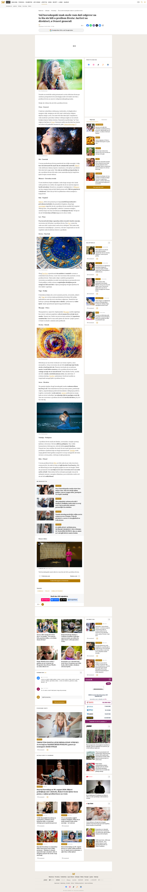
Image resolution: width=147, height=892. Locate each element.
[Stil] (3, 2)
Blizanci (76, 187)
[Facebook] (88, 65)
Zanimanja (40, 591)
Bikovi (77, 165)
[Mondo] (51, 880)
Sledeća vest (73, 576)
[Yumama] (93, 880)
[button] (82, 25)
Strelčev (52, 376)
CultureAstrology (69, 124)
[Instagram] (93, 65)
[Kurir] (45, 880)
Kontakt (68, 883)
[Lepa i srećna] (74, 880)
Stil (39, 24)
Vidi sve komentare (59, 702)
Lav (69, 223)
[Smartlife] (80, 880)
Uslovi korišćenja (89, 883)
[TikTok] (98, 65)
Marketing (62, 883)
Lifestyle (47, 10)
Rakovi (41, 202)
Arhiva (72, 883)
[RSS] (103, 65)
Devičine (45, 273)
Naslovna (41, 10)
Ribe (55, 463)
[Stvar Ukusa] (100, 880)
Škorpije (66, 312)
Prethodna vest (46, 576)
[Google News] (108, 65)
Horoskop (53, 10)
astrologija (42, 206)
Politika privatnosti (79, 883)
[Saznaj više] (109, 726)
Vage (43, 297)
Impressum (57, 883)
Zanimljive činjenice (57, 591)
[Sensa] (87, 880)
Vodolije (72, 450)
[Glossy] (69, 880)
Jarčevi (64, 393)
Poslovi (47, 591)
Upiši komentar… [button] (46, 697)
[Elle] (63, 880)
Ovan (53, 122)
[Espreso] (58, 880)
